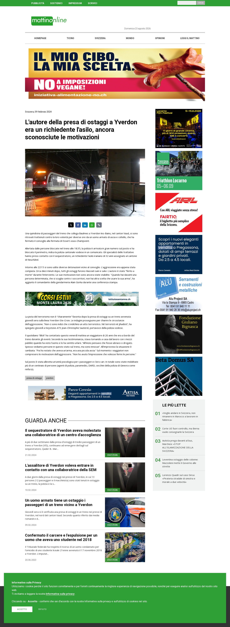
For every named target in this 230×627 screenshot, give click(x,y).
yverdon (49, 378)
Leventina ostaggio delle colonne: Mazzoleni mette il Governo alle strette (180, 463)
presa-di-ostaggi (34, 378)
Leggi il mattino (189, 38)
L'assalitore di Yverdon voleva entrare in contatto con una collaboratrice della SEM (61, 467)
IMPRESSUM (75, 3)
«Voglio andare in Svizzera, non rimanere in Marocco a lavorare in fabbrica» (180, 416)
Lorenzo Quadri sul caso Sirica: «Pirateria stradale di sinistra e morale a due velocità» (178, 478)
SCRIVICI (92, 3)
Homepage (40, 38)
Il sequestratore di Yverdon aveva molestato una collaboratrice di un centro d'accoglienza (63, 432)
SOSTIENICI (56, 3)
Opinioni (160, 38)
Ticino (70, 38)
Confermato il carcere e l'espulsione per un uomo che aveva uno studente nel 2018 (61, 537)
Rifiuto (42, 609)
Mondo (130, 38)
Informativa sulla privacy (60, 593)
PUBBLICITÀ (37, 3)
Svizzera (100, 38)
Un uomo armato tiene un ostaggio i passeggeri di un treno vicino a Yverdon (58, 502)
